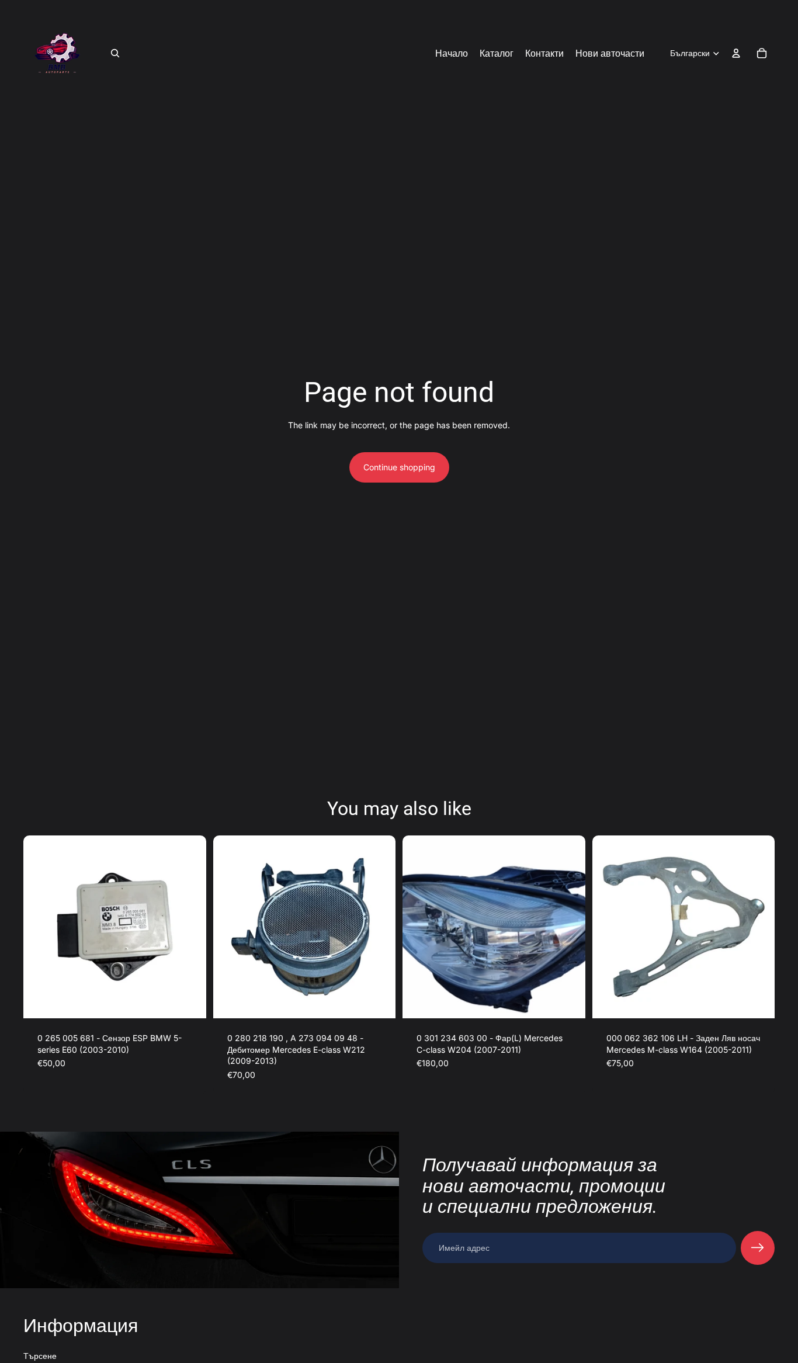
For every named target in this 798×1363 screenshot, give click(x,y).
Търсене (40, 1356)
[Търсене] (115, 53)
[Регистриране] (758, 1248)
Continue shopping (399, 467)
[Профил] (736, 53)
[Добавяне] (188, 1000)
